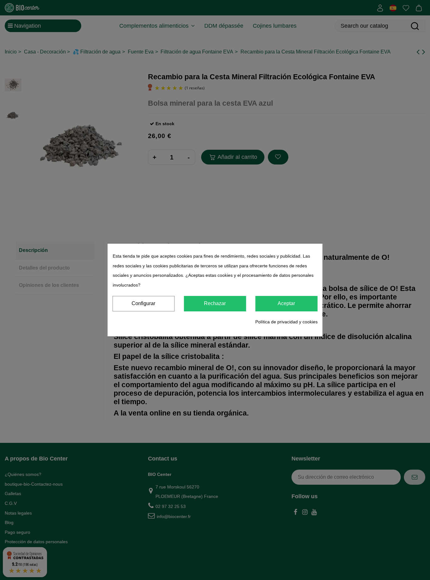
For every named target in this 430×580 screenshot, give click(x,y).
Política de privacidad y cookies (286, 321)
